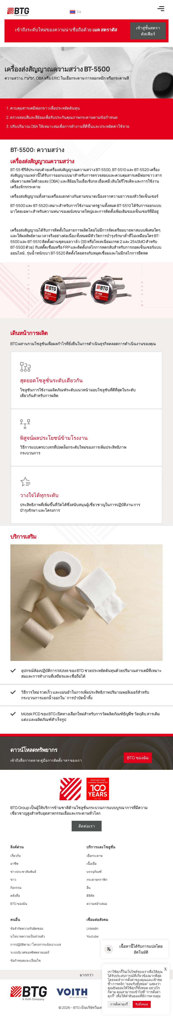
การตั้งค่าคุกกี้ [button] (119, 1004)
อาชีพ (14, 863)
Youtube (92, 936)
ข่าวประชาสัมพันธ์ (23, 871)
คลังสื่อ (15, 895)
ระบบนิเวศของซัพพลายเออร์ (29, 952)
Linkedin (92, 928)
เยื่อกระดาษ (94, 855)
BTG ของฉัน (18, 903)
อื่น (88, 887)
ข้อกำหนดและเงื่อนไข (25, 960)
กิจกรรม (15, 887)
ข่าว (13, 879)
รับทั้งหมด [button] (141, 1004)
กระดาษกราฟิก (96, 879)
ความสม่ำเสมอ (96, 903)
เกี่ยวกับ (15, 855)
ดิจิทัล (90, 895)
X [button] (165, 969)
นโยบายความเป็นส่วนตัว (27, 936)
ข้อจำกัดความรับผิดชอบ (26, 928)
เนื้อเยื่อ (91, 863)
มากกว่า (86, 974)
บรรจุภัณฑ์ (94, 871)
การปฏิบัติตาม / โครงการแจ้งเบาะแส (35, 944)
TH (78, 11)
